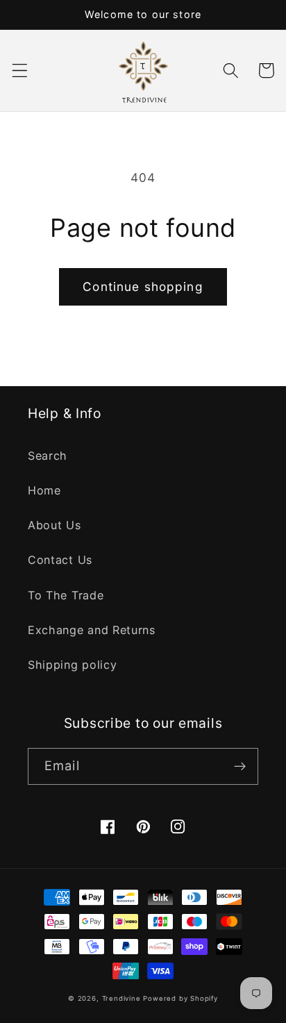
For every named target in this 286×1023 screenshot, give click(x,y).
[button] (19, 70)
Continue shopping (143, 286)
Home (44, 490)
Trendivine (121, 998)
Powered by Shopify (180, 998)
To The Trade (65, 595)
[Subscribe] (240, 766)
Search (47, 456)
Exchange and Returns (91, 630)
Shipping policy (72, 665)
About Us (54, 525)
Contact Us (60, 560)
